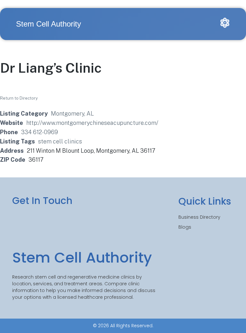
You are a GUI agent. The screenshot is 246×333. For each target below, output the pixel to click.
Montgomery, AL (72, 113)
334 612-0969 (39, 132)
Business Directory (199, 217)
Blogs (184, 227)
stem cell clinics (60, 141)
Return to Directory (19, 98)
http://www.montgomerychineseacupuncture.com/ (92, 122)
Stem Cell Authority (48, 24)
